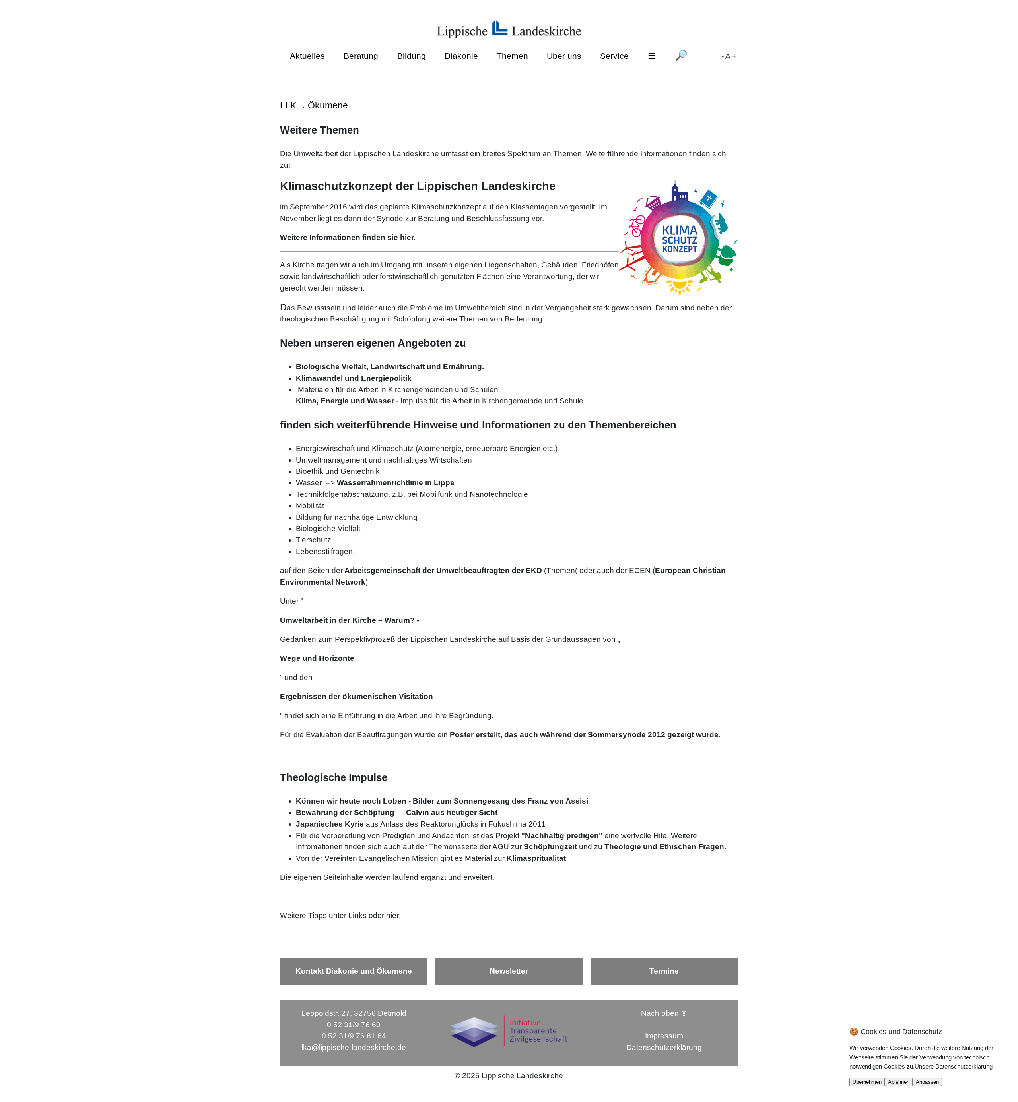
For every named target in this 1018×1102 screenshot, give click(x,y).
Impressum (664, 1036)
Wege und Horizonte (317, 658)
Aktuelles (307, 55)
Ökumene (328, 105)
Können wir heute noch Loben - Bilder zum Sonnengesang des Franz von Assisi (442, 801)
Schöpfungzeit (550, 846)
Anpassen (927, 1082)
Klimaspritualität (536, 858)
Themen (512, 55)
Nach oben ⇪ (664, 1013)
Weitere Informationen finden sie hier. (348, 237)
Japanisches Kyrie (330, 824)
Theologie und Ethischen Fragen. (665, 846)
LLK (288, 105)
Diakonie (461, 55)
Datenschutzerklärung (664, 1047)
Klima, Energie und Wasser (345, 401)
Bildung (411, 55)
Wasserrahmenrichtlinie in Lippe (396, 482)
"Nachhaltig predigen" (561, 835)
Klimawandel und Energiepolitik (354, 378)
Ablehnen (898, 1082)
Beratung (361, 55)
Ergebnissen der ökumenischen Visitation (356, 696)
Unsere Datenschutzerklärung (954, 1066)
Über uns (564, 55)
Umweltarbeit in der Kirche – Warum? (347, 620)
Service (614, 55)
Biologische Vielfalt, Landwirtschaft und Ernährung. (390, 366)
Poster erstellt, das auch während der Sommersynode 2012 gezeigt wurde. (585, 734)
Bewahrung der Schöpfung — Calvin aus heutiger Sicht (396, 812)
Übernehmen (867, 1082)
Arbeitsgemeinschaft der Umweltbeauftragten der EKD (442, 570)
